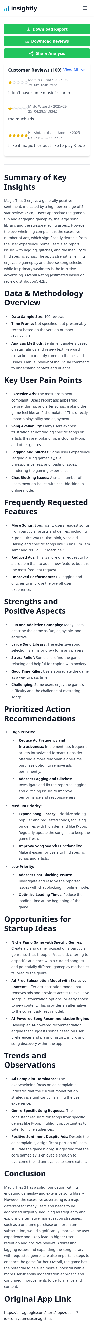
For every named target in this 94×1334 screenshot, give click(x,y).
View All (70, 70)
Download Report (50, 29)
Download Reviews (50, 41)
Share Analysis (50, 53)
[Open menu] (85, 8)
